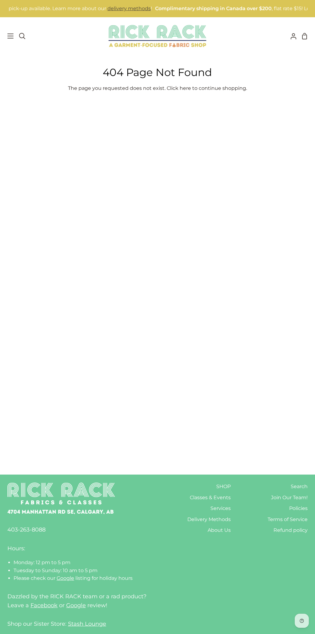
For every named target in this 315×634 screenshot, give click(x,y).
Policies (298, 508)
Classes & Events (210, 497)
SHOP (223, 486)
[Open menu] (7, 36)
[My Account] (291, 36)
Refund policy (290, 530)
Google (65, 578)
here (185, 88)
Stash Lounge (87, 623)
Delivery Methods (209, 519)
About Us (219, 530)
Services (220, 508)
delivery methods (123, 8)
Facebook (44, 605)
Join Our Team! (289, 497)
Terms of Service (288, 519)
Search (299, 486)
